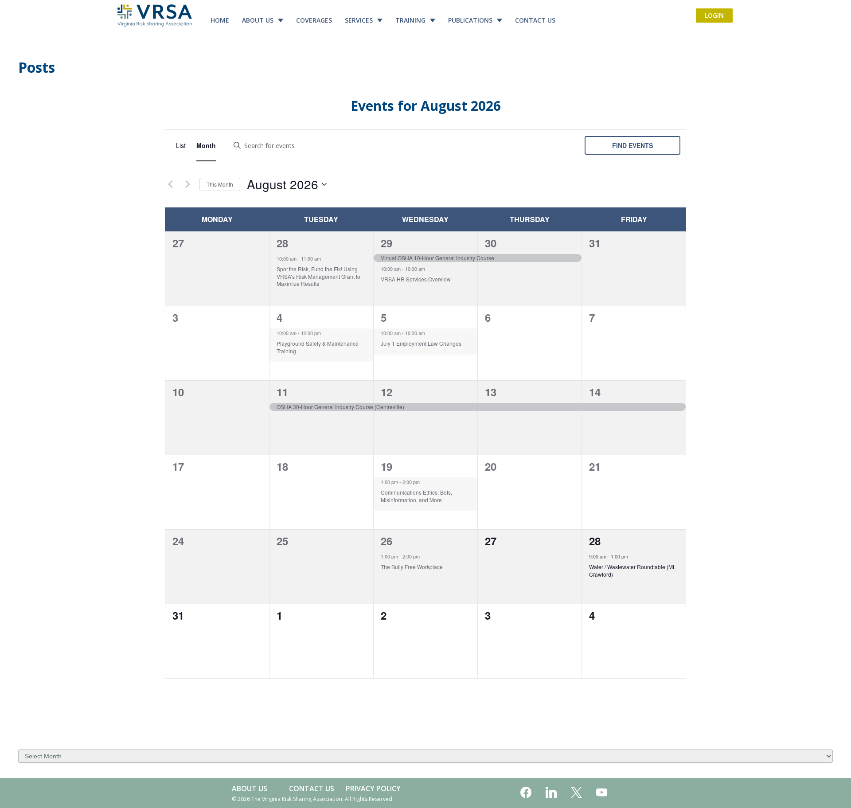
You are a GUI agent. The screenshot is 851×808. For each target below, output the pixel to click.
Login (714, 15)
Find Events (632, 145)
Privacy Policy (373, 788)
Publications (470, 20)
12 (386, 391)
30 (490, 242)
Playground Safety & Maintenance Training (318, 347)
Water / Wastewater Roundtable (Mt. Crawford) (632, 570)
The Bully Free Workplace (412, 566)
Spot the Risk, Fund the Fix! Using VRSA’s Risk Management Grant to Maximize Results (318, 276)
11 (282, 391)
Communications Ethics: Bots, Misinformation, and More (416, 496)
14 (595, 391)
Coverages (314, 20)
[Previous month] (170, 184)
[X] (576, 793)
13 (490, 391)
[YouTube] (602, 793)
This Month (220, 184)
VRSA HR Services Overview (416, 279)
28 (282, 242)
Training (410, 20)
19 (386, 466)
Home (220, 20)
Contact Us (535, 20)
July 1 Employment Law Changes (421, 343)
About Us (257, 20)
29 (386, 242)
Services (359, 20)
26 (386, 540)
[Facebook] (526, 793)
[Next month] (187, 184)
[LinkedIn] (551, 793)
